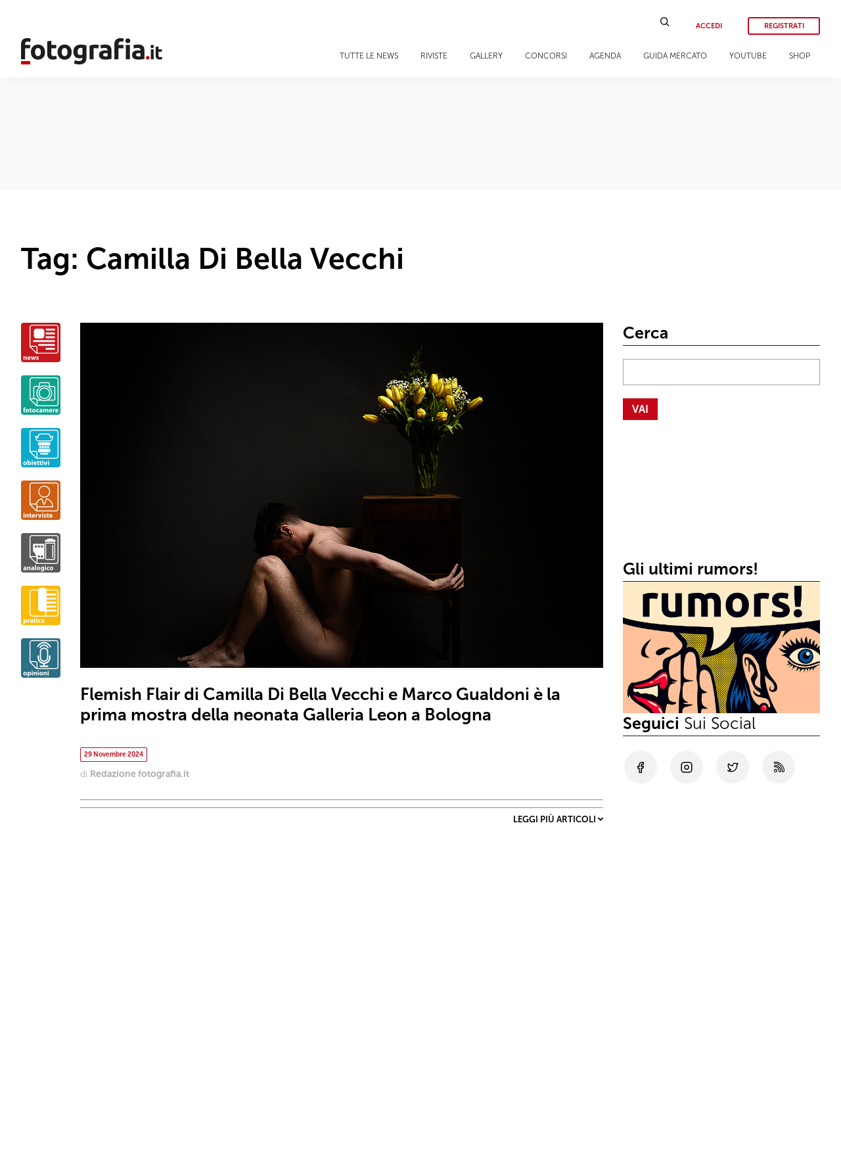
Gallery (486, 55)
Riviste (433, 55)
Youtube (748, 55)
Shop (799, 55)
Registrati (784, 26)
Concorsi (546, 55)
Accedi (709, 26)
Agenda (605, 55)
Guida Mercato (675, 55)
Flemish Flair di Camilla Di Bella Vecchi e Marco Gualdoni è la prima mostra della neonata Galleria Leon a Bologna (320, 704)
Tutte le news (369, 55)
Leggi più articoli (555, 819)
